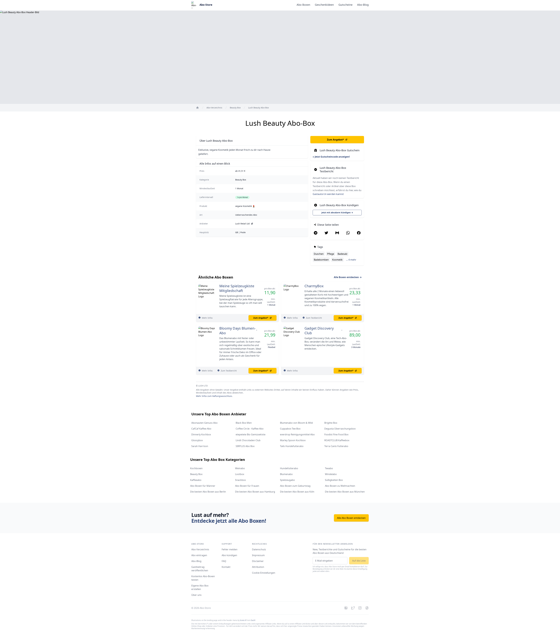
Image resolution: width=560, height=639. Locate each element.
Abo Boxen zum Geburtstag (295, 485)
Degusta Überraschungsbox (340, 428)
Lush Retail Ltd (242, 223)
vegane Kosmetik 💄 (245, 206)
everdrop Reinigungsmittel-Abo (297, 434)
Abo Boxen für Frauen (247, 485)
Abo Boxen (303, 4)
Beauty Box (240, 179)
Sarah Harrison (199, 446)
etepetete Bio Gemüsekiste (250, 434)
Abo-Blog (363, 4)
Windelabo (331, 474)
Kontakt (226, 567)
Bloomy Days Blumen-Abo (237, 330)
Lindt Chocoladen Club (248, 440)
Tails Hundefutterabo (291, 446)
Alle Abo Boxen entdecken (351, 518)
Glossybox (197, 440)
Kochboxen (196, 468)
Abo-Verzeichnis (200, 549)
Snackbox (240, 480)
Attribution (258, 567)
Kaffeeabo (195, 480)
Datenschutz (259, 549)
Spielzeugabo (287, 480)
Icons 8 (243, 620)
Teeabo (329, 468)
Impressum (258, 555)
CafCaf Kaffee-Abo (201, 428)
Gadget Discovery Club (319, 330)
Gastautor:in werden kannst (328, 194)
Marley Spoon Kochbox (293, 440)
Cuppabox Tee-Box (290, 428)
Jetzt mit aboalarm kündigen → (337, 212)
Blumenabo (286, 474)
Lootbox (239, 474)
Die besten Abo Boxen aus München (345, 491)
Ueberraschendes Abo (246, 214)
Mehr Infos (207, 317)
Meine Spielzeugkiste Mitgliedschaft (236, 288)
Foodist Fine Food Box (336, 434)
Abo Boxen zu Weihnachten (340, 485)
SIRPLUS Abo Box (245, 446)
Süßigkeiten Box (334, 480)
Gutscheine (345, 4)
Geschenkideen (324, 4)
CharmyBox (314, 286)
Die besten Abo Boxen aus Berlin (208, 491)
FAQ (224, 561)
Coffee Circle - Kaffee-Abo (250, 428)
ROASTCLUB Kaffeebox (336, 440)
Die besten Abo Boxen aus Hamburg (255, 491)
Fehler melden (229, 549)
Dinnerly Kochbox (201, 434)
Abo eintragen (199, 555)
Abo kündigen (229, 555)
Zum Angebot (335, 139)
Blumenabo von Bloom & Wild (296, 422)
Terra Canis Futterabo (336, 446)
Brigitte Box (330, 422)
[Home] (197, 107)
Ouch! (253, 620)
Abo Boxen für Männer (202, 485)
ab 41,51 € (240, 171)
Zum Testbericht (314, 317)
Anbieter (204, 223)
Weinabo (240, 468)
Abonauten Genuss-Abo (204, 422)
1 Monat (239, 188)
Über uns (196, 595)
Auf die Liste (359, 560)
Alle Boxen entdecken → (348, 277)
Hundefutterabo (289, 468)
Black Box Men (244, 422)
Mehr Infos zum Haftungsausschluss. (214, 396)
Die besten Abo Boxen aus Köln (297, 491)
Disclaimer (258, 561)
